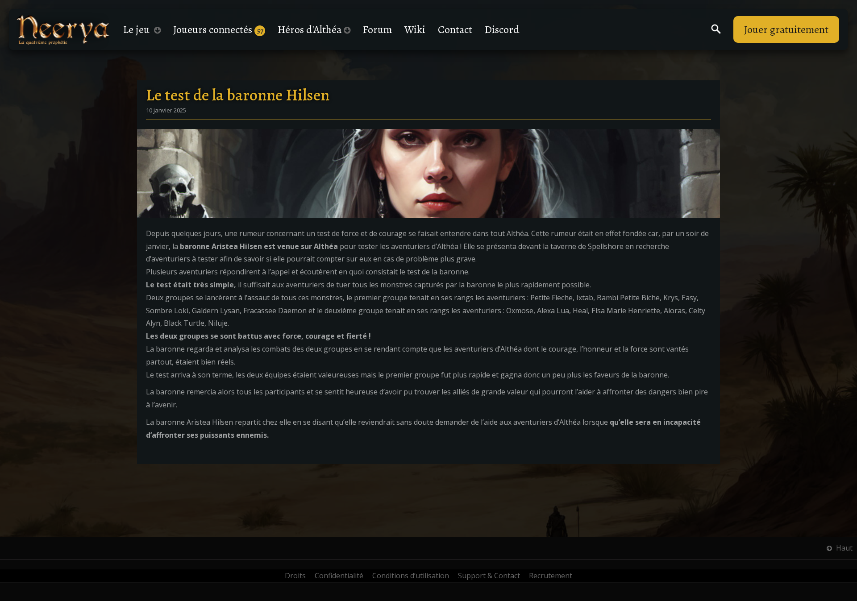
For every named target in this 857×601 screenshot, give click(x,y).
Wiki (414, 29)
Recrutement (550, 575)
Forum (377, 29)
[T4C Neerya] (63, 29)
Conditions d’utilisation (410, 575)
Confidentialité (339, 575)
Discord (502, 29)
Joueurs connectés (218, 29)
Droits (295, 575)
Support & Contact (489, 575)
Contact (455, 29)
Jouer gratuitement (786, 29)
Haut (843, 548)
